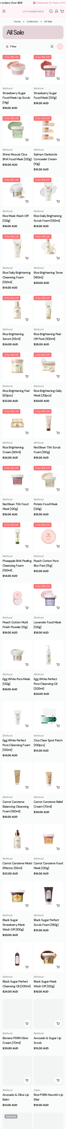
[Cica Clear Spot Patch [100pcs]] (48, 716)
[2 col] (60, 46)
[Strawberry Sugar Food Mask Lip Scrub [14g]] (17, 69)
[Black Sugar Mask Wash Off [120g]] (48, 957)
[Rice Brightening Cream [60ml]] (17, 423)
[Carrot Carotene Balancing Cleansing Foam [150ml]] (17, 778)
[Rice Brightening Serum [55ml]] (17, 310)
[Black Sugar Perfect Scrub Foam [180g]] (48, 896)
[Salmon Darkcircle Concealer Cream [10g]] (48, 130)
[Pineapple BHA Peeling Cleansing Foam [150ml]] (17, 537)
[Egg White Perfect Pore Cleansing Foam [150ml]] (17, 716)
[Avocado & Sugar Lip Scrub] (48, 1014)
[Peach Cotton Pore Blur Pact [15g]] (48, 537)
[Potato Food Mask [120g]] (48, 480)
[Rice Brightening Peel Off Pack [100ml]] (48, 310)
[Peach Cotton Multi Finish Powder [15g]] (17, 598)
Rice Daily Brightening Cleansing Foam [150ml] (16, 277)
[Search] (51, 11)
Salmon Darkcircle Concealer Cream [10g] (45, 159)
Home (17, 21)
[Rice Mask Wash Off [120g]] (17, 192)
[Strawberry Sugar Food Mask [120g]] (48, 69)
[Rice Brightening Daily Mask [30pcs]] (48, 367)
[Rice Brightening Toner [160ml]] (48, 248)
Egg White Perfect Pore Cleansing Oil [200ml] (45, 684)
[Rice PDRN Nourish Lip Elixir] (48, 1070)
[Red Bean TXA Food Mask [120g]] (17, 480)
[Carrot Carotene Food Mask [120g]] (48, 839)
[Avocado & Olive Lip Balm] (17, 1070)
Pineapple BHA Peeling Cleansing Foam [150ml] (17, 565)
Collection (32, 21)
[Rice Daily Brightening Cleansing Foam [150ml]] (17, 248)
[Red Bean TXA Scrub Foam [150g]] (48, 423)
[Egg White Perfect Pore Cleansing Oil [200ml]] (48, 655)
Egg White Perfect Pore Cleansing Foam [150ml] (16, 745)
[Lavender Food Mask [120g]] (48, 598)
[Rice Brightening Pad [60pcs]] (17, 367)
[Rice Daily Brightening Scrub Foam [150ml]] (48, 192)
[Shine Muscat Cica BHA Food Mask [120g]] (17, 130)
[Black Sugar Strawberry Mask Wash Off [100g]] (17, 896)
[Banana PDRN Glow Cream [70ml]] (17, 1014)
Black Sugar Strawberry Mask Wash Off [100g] (14, 925)
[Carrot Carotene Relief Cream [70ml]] (48, 778)
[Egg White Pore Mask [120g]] (17, 655)
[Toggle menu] (4, 11)
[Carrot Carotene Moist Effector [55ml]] (17, 839)
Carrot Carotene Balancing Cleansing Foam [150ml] (16, 806)
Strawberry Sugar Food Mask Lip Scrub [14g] (16, 98)
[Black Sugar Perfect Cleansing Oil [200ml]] (17, 957)
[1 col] (52, 46)
